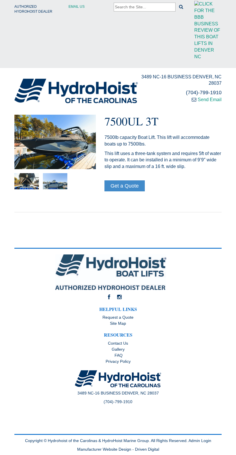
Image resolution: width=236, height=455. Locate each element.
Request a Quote (118, 317)
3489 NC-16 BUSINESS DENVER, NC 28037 (181, 80)
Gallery (118, 349)
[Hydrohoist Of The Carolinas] (76, 91)
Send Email (210, 99)
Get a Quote (125, 186)
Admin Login (200, 440)
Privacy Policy (118, 361)
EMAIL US (76, 7)
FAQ (118, 355)
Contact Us (118, 343)
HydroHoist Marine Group (125, 440)
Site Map (118, 323)
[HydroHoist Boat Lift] (118, 272)
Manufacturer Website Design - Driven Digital (118, 449)
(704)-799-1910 (204, 92)
